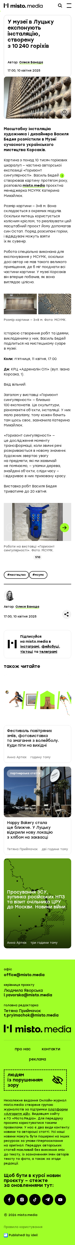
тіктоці (26, 652)
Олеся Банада (31, 62)
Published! (17, 1235)
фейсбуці (50, 646)
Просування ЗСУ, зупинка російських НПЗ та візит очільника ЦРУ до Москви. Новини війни (36, 900)
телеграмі (48, 652)
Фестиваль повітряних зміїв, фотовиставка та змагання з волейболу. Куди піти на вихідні (33, 738)
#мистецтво (16, 574)
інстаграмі (29, 646)
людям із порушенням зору (25, 1080)
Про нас (23, 1049)
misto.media (34, 186)
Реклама (37, 1059)
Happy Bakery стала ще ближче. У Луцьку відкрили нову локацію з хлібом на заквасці (30, 830)
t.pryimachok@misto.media (31, 1015)
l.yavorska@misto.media (28, 995)
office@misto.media (24, 975)
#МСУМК (38, 574)
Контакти (51, 1049)
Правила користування (23, 1227)
